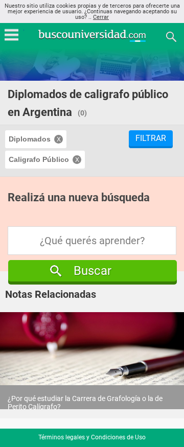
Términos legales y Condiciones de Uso (92, 437)
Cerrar (101, 17)
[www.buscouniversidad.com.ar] (92, 40)
